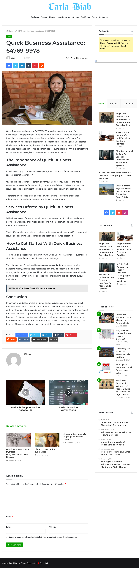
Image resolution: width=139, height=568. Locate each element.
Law (77, 17)
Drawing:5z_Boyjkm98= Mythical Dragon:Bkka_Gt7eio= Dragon (17, 453)
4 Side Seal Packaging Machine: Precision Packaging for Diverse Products (115, 176)
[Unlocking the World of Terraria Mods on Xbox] (106, 352)
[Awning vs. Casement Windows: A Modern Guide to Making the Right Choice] (106, 384)
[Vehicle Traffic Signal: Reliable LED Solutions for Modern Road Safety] (106, 189)
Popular (114, 103)
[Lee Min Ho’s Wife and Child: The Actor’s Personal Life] (106, 318)
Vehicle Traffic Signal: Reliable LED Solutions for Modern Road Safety (123, 191)
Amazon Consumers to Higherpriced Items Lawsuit (75, 436)
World (17, 31)
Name (9, 517)
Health (52, 17)
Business (35, 17)
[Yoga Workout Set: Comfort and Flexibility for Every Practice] (106, 136)
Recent (101, 103)
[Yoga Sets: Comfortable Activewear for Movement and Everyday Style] (106, 117)
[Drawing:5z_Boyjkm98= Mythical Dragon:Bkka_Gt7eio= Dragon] (18, 440)
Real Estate (85, 17)
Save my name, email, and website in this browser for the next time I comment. (43, 537)
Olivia (13, 58)
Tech (94, 17)
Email (9, 527)
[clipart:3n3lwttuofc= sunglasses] (47, 440)
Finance (44, 17)
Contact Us (103, 17)
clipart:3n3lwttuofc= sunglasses (45, 450)
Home (10, 31)
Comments (129, 103)
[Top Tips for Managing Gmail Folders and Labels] (106, 368)
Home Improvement (65, 17)
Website (52, 527)
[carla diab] (69, 6)
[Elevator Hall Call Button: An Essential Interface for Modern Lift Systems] (106, 155)
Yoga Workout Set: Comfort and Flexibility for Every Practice (123, 138)
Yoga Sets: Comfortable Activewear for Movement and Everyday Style (123, 119)
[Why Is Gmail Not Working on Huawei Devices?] (106, 334)
